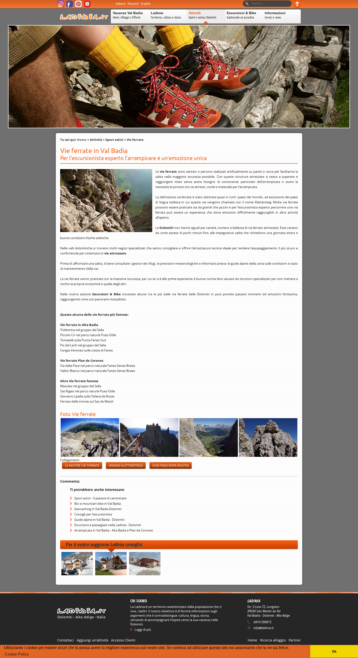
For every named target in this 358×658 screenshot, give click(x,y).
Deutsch (133, 4)
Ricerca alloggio (273, 640)
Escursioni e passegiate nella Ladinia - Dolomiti (107, 525)
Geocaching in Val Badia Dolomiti (98, 509)
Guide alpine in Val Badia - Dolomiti (99, 519)
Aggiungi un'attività (92, 640)
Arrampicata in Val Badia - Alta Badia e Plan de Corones (113, 530)
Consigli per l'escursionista (93, 514)
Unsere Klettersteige (126, 465)
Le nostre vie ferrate (82, 465)
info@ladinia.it (263, 628)
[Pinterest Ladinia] (79, 7)
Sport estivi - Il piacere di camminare (100, 498)
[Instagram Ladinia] (61, 7)
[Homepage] (84, 23)
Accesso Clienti (123, 640)
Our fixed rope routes (170, 465)
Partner (295, 640)
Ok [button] (334, 651)
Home (81, 139)
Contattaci (65, 640)
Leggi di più (143, 629)
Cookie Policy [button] (17, 654)
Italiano (120, 4)
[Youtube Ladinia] (88, 7)
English (146, 4)
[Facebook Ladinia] (70, 7)
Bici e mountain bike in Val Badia (97, 503)
